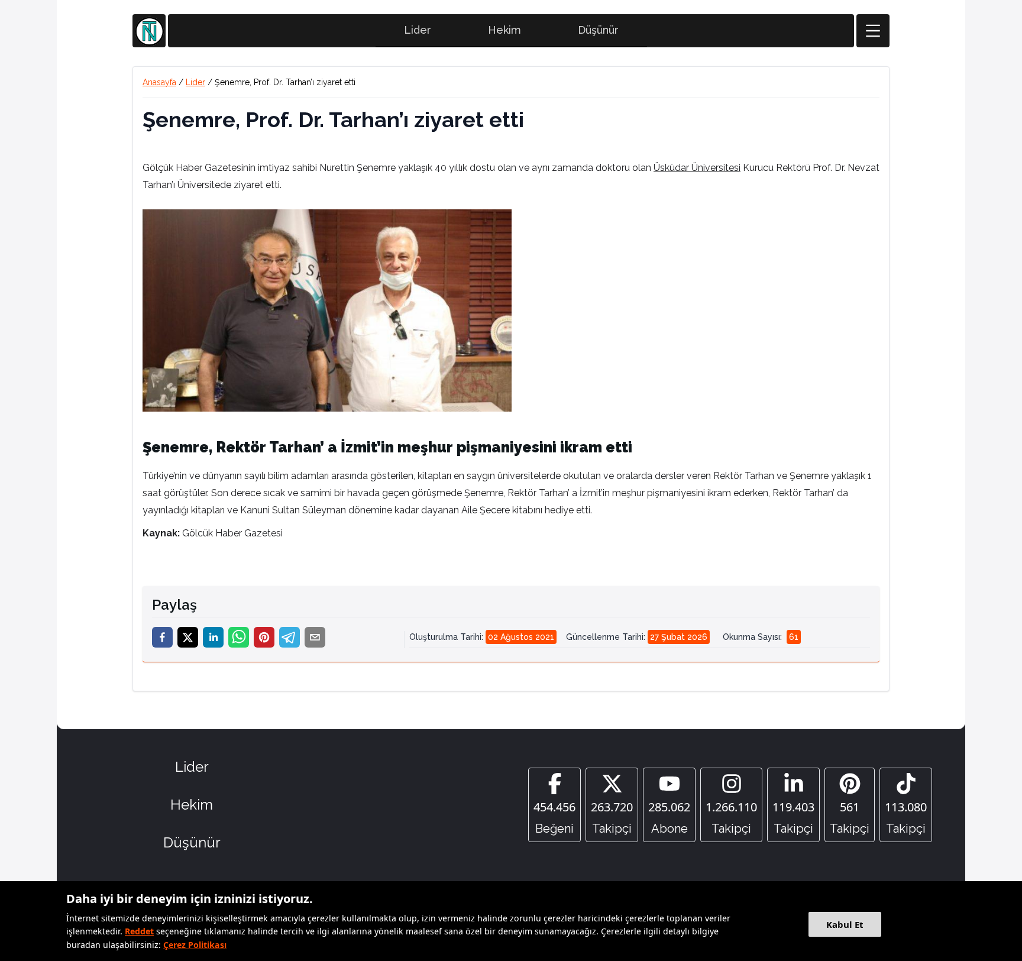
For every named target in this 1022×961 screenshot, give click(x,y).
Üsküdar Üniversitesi (697, 167)
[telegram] (289, 637)
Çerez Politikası (195, 944)
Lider (417, 30)
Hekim (504, 30)
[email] (315, 637)
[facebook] (162, 637)
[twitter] (187, 637)
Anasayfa (159, 82)
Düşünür (598, 30)
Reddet (139, 931)
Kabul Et (844, 924)
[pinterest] (264, 637)
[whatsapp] (238, 637)
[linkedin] (213, 637)
